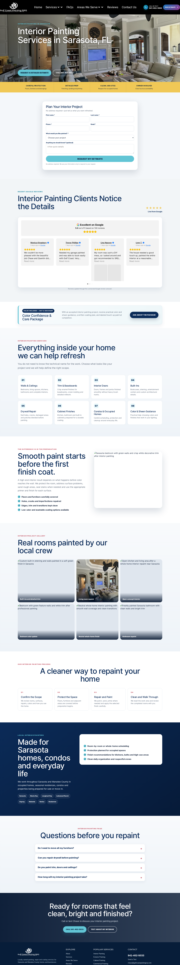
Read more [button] (29, 261)
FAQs (69, 7)
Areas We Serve (87, 7)
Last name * (95, 115)
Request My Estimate (90, 159)
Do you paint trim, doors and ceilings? (57, 880)
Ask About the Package (144, 328)
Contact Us (129, 7)
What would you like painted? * (57, 133)
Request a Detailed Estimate (34, 73)
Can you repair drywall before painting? (58, 871)
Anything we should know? (59, 142)
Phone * (49, 124)
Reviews (112, 7)
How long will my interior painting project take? (62, 890)
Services (51, 7)
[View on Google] (26, 243)
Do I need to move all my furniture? (56, 861)
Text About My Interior (102, 942)
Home (38, 7)
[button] (21, 266)
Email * (93, 124)
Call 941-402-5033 (65, 73)
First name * (50, 115)
